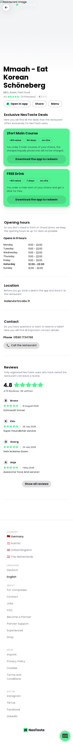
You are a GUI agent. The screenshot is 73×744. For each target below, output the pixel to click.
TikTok (11, 703)
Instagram (14, 696)
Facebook (13, 709)
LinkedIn (12, 716)
